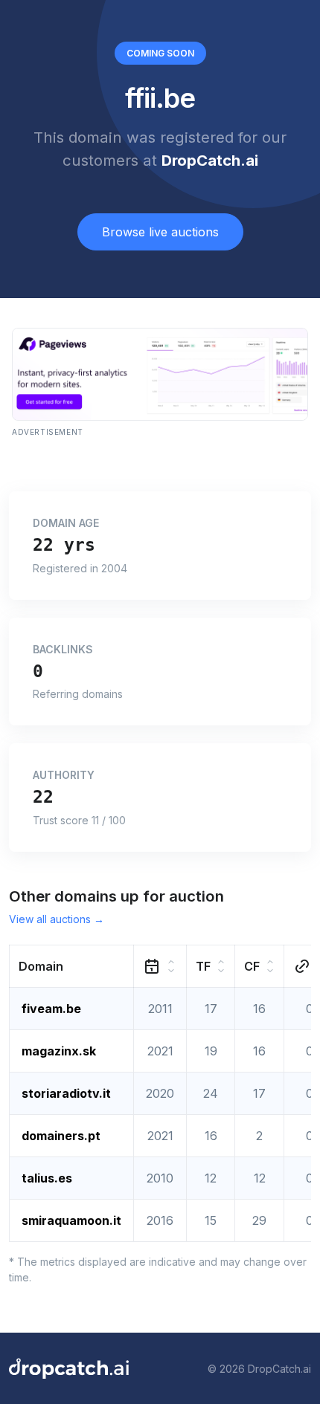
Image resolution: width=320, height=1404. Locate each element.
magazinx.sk (59, 1051)
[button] (72, 966)
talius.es (47, 1178)
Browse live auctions (160, 231)
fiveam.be (51, 1008)
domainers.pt (61, 1135)
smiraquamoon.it (71, 1220)
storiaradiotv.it (66, 1093)
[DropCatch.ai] (69, 1368)
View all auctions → (56, 919)
